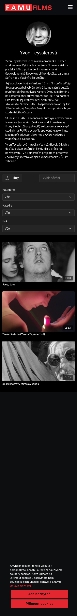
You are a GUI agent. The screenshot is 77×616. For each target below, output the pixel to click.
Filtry (15, 178)
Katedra (7, 205)
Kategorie (8, 190)
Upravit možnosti (20, 585)
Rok (5, 221)
